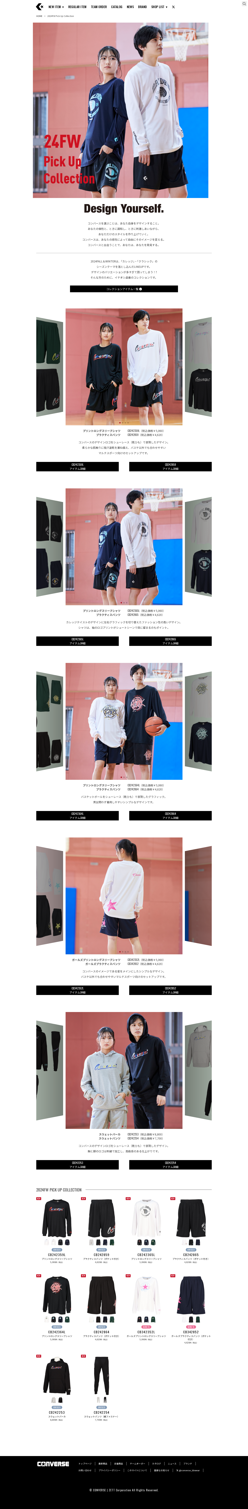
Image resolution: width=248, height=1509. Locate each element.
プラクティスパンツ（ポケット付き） (101, 1258)
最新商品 (103, 1463)
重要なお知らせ (161, 1470)
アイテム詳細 (78, 467)
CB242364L (57, 1332)
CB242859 (101, 1254)
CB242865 (191, 1254)
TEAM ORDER (99, 7)
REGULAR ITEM (77, 7)
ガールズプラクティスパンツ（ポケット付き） (191, 1337)
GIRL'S (146, 1327)
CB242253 (57, 1412)
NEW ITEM (55, 7)
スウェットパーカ (57, 1416)
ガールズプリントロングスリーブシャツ (146, 1336)
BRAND (142, 7)
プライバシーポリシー (109, 1470)
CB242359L (57, 1254)
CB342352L (146, 1332)
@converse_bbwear (189, 1470)
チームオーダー (137, 1463)
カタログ (156, 1463)
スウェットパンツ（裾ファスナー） (101, 1416)
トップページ (85, 1463)
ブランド (187, 1463)
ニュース (172, 1463)
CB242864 (101, 1332)
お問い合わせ (85, 1470)
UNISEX (57, 1249)
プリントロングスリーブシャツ (57, 1258)
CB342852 (191, 1332)
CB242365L (146, 1254)
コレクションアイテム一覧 (122, 289)
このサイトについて (137, 1470)
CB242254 (101, 1412)
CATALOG (116, 7)
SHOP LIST (157, 7)
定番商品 (118, 1463)
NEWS (130, 7)
